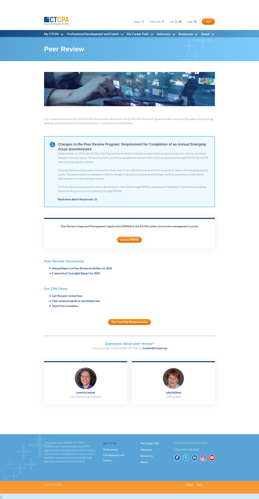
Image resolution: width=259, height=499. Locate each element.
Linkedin (195, 458)
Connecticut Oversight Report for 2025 (76, 273)
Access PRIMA (129, 239)
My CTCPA (109, 443)
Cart (175, 21)
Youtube (212, 458)
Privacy (190, 484)
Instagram (203, 458)
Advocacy (146, 449)
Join (208, 21)
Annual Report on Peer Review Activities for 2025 (82, 268)
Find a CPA (155, 21)
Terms (199, 484)
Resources (146, 455)
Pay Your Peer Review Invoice (129, 322)
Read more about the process (76, 199)
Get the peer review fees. (67, 295)
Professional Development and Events (113, 455)
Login (190, 21)
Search (137, 21)
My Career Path (149, 443)
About (144, 462)
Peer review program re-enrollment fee (76, 301)
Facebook (177, 458)
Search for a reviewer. (65, 306)
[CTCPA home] (56, 20)
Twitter (186, 458)
